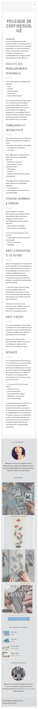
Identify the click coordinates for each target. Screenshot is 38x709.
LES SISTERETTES (15, 648)
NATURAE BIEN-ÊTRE (15, 655)
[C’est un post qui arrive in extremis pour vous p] (18, 532)
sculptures (7, 686)
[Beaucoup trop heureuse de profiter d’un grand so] (18, 498)
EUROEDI (13, 641)
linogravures (28, 689)
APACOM (12, 634)
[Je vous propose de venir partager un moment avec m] (18, 599)
